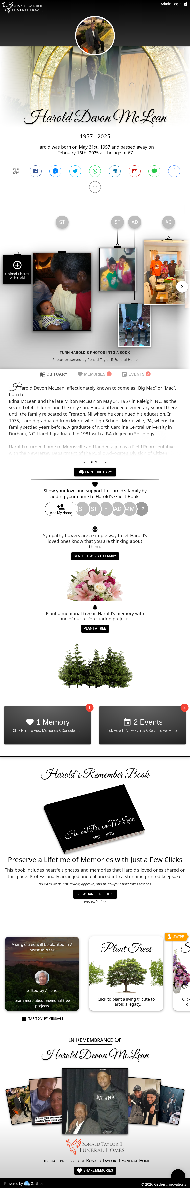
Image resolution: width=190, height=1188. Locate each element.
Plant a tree (95, 628)
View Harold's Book (95, 894)
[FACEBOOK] (36, 171)
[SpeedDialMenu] (178, 1176)
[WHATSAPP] (95, 171)
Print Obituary (98, 472)
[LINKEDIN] (115, 171)
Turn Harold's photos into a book (95, 353)
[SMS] (154, 171)
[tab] (53, 374)
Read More (95, 462)
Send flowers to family (95, 556)
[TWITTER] (75, 171)
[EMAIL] (135, 171)
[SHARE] (174, 171)
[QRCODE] (16, 171)
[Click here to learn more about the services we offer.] (95, 1147)
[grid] (95, 290)
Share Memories (98, 1170)
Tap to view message (45, 1018)
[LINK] (95, 187)
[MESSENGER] (55, 171)
